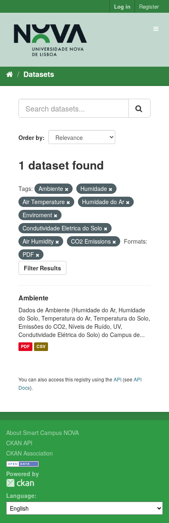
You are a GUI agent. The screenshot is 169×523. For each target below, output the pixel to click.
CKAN (20, 483)
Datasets (38, 74)
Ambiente (33, 297)
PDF (25, 347)
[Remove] (67, 189)
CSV (41, 347)
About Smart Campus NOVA (42, 432)
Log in (122, 6)
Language (20, 495)
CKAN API (19, 443)
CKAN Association (29, 453)
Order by (30, 137)
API (117, 379)
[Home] (9, 73)
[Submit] (139, 108)
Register (149, 6)
